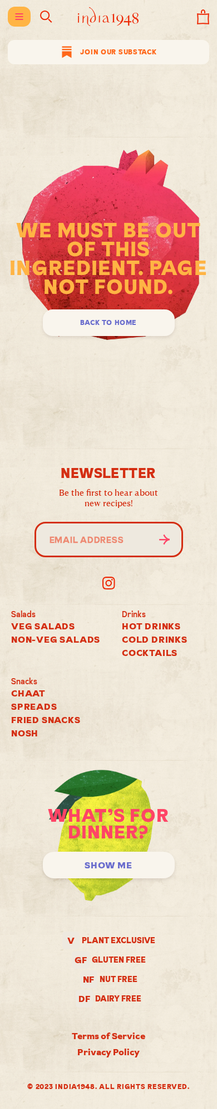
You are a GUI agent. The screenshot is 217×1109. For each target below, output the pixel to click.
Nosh (24, 733)
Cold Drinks (155, 639)
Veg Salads (43, 626)
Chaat (28, 693)
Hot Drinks (151, 626)
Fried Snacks (46, 720)
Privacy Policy (108, 1052)
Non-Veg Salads (55, 639)
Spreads (34, 706)
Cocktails (149, 653)
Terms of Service (108, 1036)
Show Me (108, 865)
